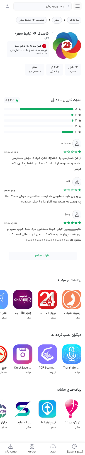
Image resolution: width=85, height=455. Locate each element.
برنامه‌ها (74, 20)
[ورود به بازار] (7, 6)
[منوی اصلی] (77, 6)
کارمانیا (44, 38)
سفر (56, 20)
